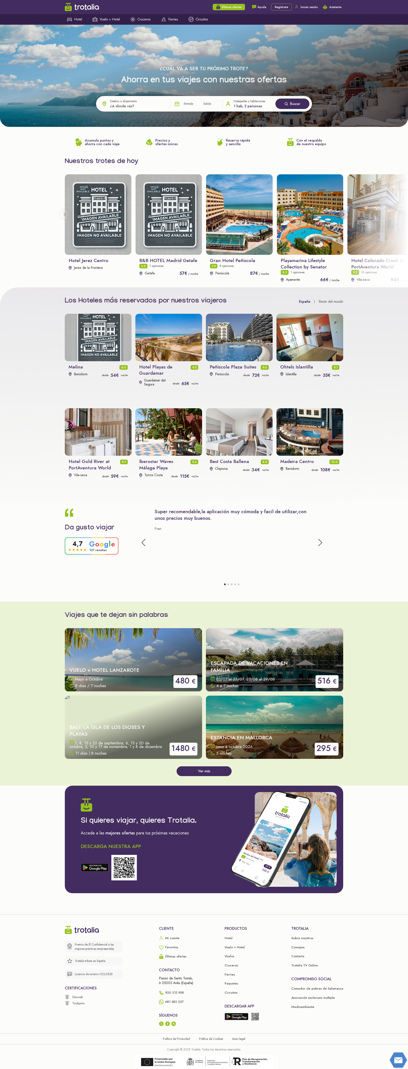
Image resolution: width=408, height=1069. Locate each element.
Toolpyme (78, 1003)
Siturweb (77, 997)
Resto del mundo (331, 301)
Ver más (204, 771)
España (304, 301)
